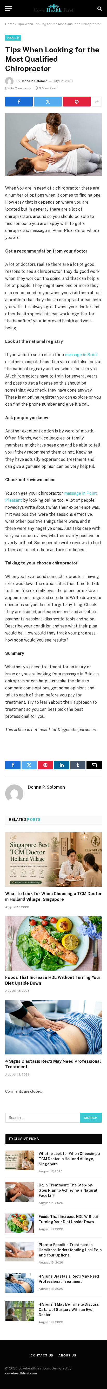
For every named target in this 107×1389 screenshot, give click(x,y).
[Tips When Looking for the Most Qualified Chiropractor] (53, 144)
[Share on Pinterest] (77, 101)
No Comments (20, 88)
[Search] (99, 8)
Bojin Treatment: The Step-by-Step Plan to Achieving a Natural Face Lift (68, 1190)
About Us (67, 1355)
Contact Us (42, 1355)
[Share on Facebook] (19, 101)
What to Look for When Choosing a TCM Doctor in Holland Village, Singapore (69, 1159)
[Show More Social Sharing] (97, 101)
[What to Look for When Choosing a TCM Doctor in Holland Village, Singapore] (53, 859)
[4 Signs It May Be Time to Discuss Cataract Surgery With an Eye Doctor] (19, 1311)
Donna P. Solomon (34, 81)
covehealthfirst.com (21, 1373)
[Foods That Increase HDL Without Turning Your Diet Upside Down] (53, 943)
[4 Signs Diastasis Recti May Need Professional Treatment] (53, 1027)
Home (9, 24)
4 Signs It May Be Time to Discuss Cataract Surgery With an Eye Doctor (69, 1309)
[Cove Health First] (53, 8)
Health (13, 37)
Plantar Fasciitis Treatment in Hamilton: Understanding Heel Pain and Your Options (70, 1250)
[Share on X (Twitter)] (48, 101)
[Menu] (8, 8)
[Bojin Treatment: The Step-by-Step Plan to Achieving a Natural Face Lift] (19, 1192)
